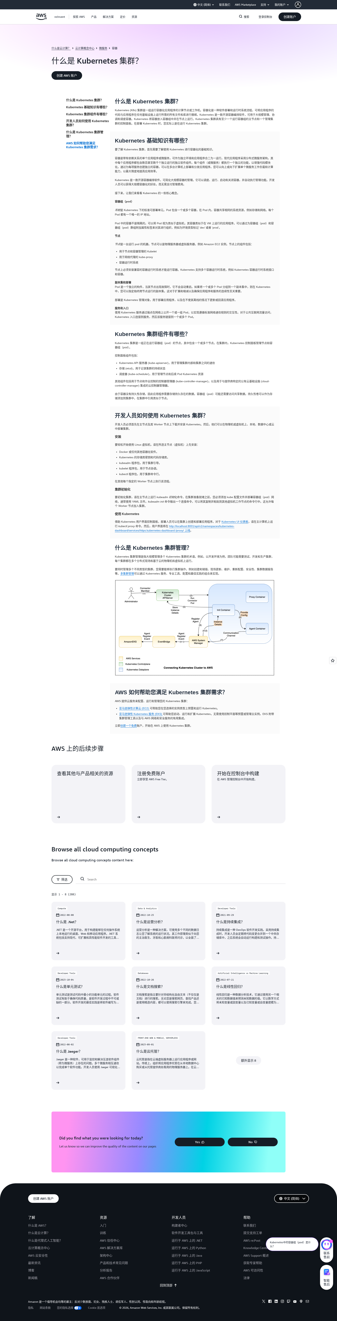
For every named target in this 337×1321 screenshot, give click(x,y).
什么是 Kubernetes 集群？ (84, 100)
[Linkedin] (276, 1302)
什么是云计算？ (61, 48)
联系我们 (249, 1225)
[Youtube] (294, 1302)
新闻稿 (32, 1278)
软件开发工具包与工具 (187, 1233)
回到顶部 (166, 1285)
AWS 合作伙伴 (110, 1278)
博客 (31, 1270)
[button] (79, 16)
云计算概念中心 (84, 48)
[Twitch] (288, 1302)
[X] (263, 1302)
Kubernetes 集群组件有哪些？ (87, 114)
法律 (246, 1278)
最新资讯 (34, 1263)
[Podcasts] (301, 1302)
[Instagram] (282, 1302)
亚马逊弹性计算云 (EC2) (134, 708)
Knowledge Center (256, 1248)
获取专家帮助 (252, 1263)
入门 (103, 1225)
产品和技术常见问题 (114, 1263)
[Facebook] (269, 1302)
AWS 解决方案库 (111, 1248)
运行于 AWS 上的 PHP (187, 1263)
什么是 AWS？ (38, 1225)
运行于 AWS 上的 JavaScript (191, 1270)
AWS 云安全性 (38, 1255)
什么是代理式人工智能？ (45, 1240)
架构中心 (106, 1255)
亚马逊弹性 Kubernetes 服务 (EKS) (141, 713)
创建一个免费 (128, 725)
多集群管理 (127, 573)
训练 (103, 1233)
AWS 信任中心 (110, 1240)
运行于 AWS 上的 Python (189, 1248)
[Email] (307, 1302)
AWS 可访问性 (253, 1270)
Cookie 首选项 (96, 1307)
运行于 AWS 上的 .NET (187, 1240)
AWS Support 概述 (256, 1255)
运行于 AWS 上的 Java (187, 1255)
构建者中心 (179, 1225)
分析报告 (106, 1270)
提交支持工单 (252, 1233)
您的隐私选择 (65, 1307)
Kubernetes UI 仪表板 (235, 521)
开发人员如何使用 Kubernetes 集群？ (87, 123)
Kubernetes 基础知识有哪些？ (87, 107)
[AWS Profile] (298, 5)
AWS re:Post (251, 1240)
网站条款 (45, 1307)
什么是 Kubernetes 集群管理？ (84, 134)
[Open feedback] (332, 660)
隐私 (31, 1307)
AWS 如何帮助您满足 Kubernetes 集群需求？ (82, 145)
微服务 (103, 48)
